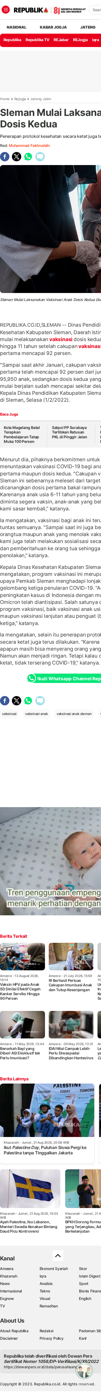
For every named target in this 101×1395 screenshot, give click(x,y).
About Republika (14, 1330)
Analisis (46, 1283)
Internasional (11, 1291)
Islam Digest (89, 1276)
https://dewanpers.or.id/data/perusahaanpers (43, 1367)
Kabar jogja (53, 27)
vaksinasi (61, 339)
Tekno (45, 1291)
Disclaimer (9, 1338)
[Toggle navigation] (5, 9)
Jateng (88, 27)
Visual (45, 1298)
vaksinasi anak (36, 714)
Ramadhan (49, 1306)
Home (5, 99)
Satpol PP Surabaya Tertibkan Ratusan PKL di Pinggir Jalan (69, 432)
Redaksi (47, 1330)
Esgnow (7, 1298)
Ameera (6, 1268)
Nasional (16, 27)
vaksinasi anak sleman (74, 714)
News (5, 1283)
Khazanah (8, 1276)
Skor (83, 1268)
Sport (83, 1283)
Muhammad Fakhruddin (29, 145)
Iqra (43, 1276)
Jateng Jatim (40, 99)
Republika (12, 39)
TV (2, 1306)
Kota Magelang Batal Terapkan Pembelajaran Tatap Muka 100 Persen (22, 434)
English (85, 1298)
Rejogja (20, 99)
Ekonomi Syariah (54, 1268)
